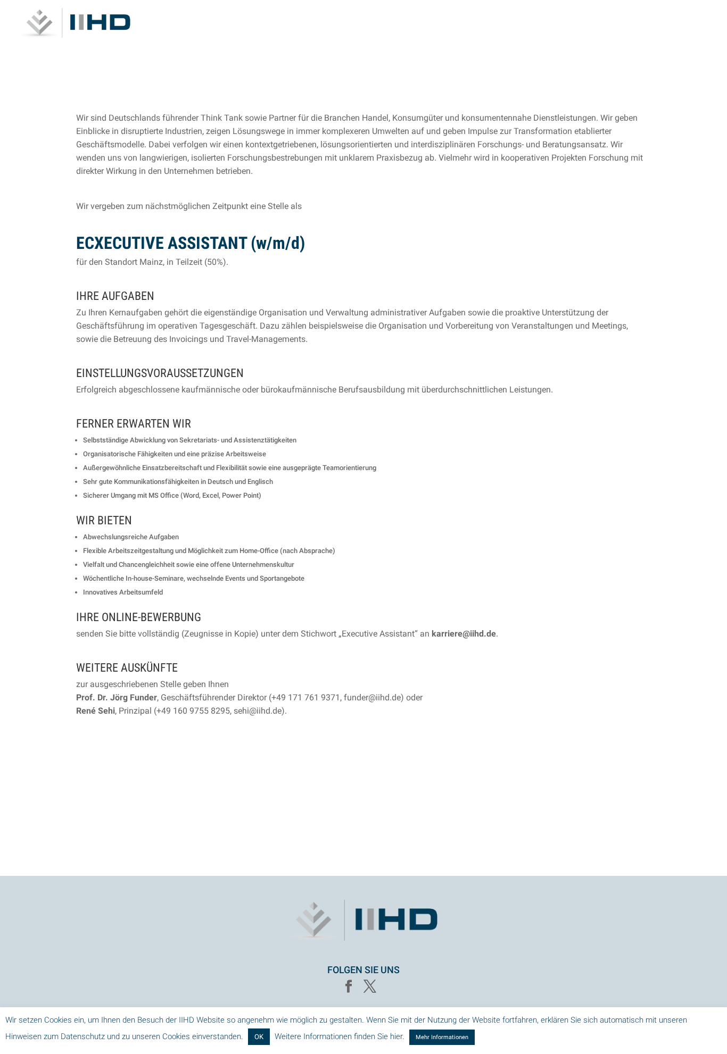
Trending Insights (617, 23)
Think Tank (546, 23)
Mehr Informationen (442, 1037)
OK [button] (258, 1037)
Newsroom (688, 23)
